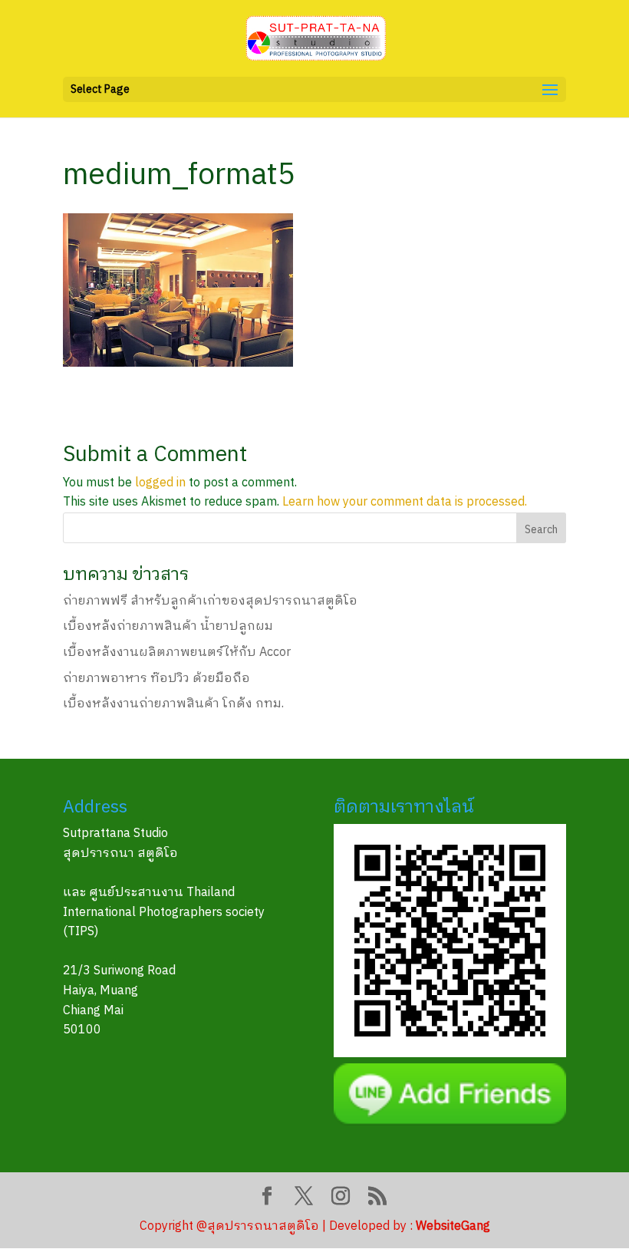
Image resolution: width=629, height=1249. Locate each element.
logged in (160, 483)
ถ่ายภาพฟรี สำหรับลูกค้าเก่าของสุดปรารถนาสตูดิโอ (210, 601)
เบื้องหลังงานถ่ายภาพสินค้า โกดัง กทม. (173, 704)
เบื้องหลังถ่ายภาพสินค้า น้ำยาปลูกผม (168, 626)
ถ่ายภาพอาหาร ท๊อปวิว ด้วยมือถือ (156, 678)
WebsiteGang (453, 1226)
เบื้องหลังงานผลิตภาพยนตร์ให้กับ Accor (177, 652)
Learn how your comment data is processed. (404, 502)
